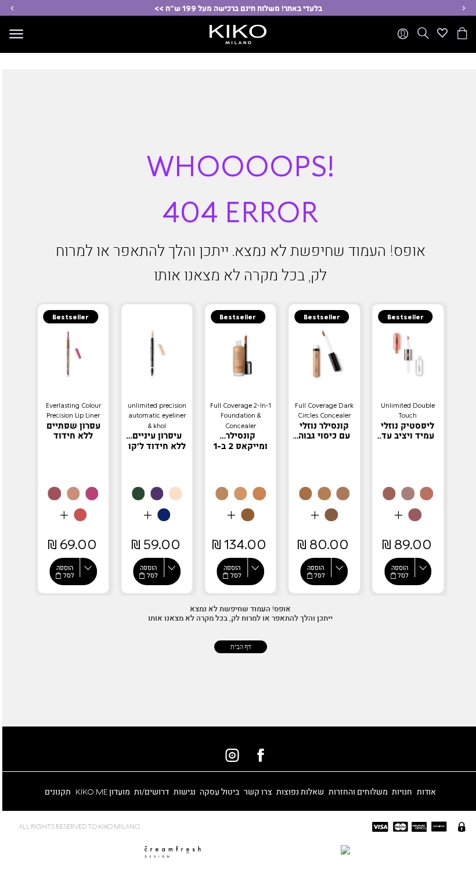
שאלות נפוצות (300, 791)
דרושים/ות (151, 791)
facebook (261, 755)
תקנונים (58, 791)
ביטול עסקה (219, 791)
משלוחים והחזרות (358, 791)
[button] (464, 7)
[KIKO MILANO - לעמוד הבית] (238, 32)
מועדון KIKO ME (102, 791)
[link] (407, 448)
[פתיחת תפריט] (16, 34)
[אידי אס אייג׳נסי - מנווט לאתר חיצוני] (289, 849)
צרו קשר (258, 791)
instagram (232, 755)
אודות (426, 791)
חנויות (402, 791)
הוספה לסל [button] (400, 571)
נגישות (185, 791)
